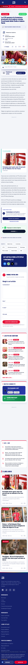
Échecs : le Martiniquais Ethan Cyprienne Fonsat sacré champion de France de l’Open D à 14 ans (13, 525)
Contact (3, 636)
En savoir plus (4, 659)
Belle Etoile (9, 244)
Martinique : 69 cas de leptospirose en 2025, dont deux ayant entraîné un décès (13, 558)
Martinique (8, 11)
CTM (3, 247)
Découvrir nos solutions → (14, 218)
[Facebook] (4, 263)
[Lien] (15, 263)
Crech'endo (18, 244)
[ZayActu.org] (14, 2)
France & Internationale (6, 606)
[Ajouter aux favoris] (15, 46)
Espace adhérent (5, 629)
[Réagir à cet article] (12, 46)
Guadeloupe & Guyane (6, 608)
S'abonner (23, 14)
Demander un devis (5, 650)
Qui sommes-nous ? (5, 627)
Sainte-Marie (14, 250)
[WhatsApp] (8, 263)
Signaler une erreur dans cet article (11, 237)
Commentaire (6, 284)
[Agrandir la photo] (14, 58)
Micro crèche (5, 250)
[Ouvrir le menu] (2, 2)
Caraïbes (3, 601)
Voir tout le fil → (8, 377)
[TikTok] (6, 589)
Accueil (2, 11)
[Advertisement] (14, 132)
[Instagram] (10, 589)
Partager (7, 46)
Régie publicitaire (5, 631)
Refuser (7, 662)
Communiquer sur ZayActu (7, 643)
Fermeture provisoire (12, 247)
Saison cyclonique (5, 615)
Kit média (3, 648)
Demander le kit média (14, 221)
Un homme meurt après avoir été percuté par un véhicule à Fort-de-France (12, 493)
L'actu (2, 600)
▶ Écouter (20, 73)
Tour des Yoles (4, 617)
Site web (5, 314)
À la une (3, 603)
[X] (12, 263)
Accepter (20, 662)
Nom (4, 301)
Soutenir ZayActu (5, 634)
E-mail (4, 307)
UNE (21, 250)
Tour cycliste (4, 620)
